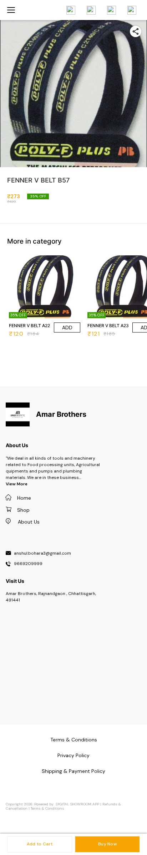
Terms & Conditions (47, 808)
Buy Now (107, 844)
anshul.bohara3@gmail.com (42, 553)
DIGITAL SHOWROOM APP (77, 804)
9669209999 (28, 563)
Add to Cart (39, 844)
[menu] (11, 10)
